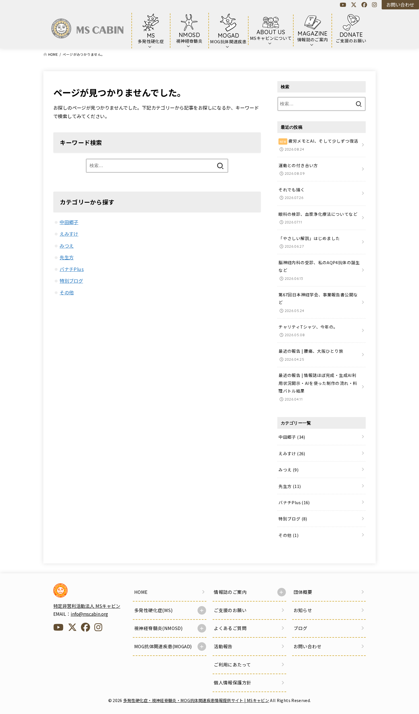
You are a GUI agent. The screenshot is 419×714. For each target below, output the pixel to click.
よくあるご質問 (230, 628)
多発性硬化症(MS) (153, 610)
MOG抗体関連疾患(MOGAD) (163, 646)
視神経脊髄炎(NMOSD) (158, 628)
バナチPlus (72, 269)
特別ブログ (71, 280)
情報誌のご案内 (230, 592)
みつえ (67, 245)
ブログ (301, 628)
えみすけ (69, 233)
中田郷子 (69, 222)
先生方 (67, 257)
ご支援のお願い (230, 610)
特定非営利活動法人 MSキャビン (86, 606)
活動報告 (223, 646)
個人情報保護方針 (232, 682)
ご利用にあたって (232, 664)
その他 (67, 292)
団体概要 (303, 592)
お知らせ (303, 610)
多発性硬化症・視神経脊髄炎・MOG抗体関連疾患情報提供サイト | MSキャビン (196, 700)
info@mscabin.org (89, 614)
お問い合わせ (400, 4)
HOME (141, 592)
